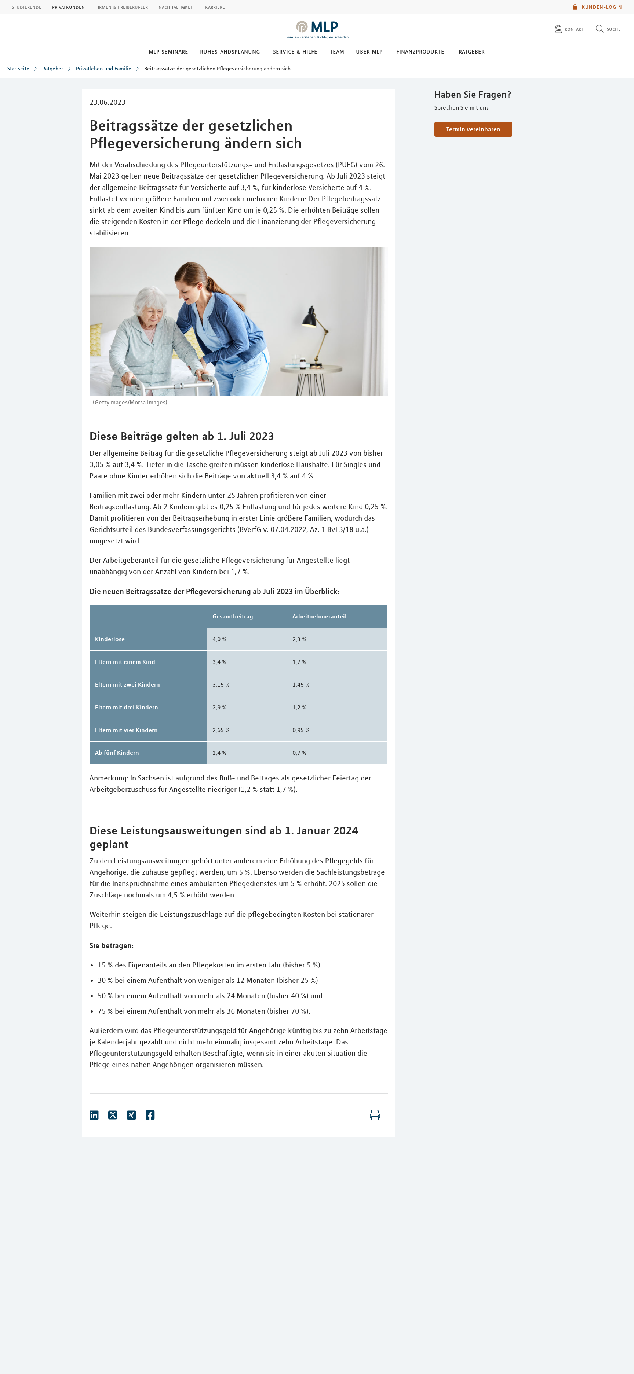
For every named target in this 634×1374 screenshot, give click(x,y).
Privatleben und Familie (103, 68)
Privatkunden (68, 7)
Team (337, 51)
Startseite (18, 68)
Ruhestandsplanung (230, 51)
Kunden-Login (601, 7)
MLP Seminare (168, 51)
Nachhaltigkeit (176, 7)
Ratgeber (472, 51)
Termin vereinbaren (473, 129)
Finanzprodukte (420, 51)
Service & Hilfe (295, 51)
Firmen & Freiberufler (121, 7)
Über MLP (369, 51)
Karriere (215, 7)
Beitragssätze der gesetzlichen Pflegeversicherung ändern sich (217, 68)
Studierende (26, 7)
